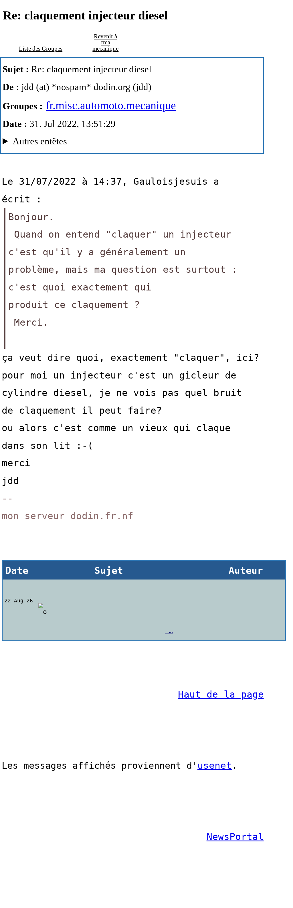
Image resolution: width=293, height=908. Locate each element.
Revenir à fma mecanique (105, 42)
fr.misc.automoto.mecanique (111, 105)
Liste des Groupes (40, 48)
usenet (214, 765)
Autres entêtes (40, 141)
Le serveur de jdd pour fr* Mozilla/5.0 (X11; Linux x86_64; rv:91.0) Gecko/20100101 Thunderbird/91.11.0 (111, 143)
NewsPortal (235, 836)
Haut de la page (221, 694)
